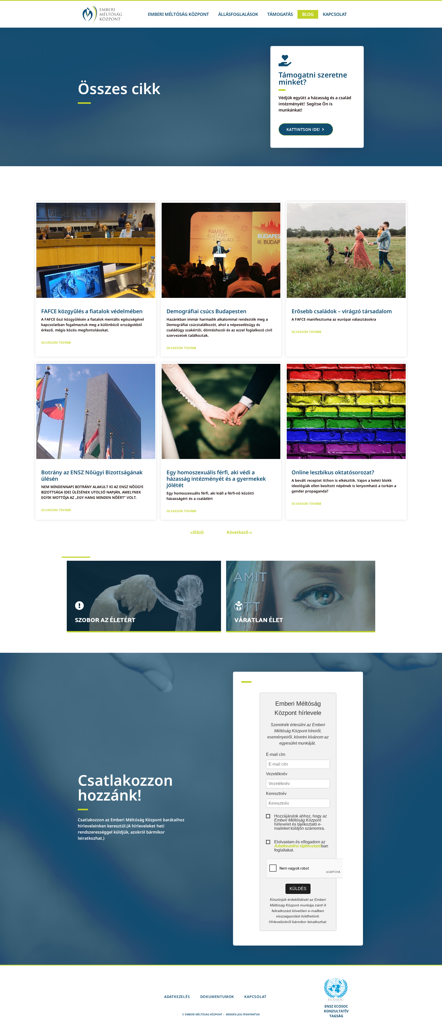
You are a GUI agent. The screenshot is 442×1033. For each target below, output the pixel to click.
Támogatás (280, 14)
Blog (308, 14)
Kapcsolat (335, 14)
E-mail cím (275, 755)
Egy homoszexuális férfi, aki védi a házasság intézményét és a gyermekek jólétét (216, 479)
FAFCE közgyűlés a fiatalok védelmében (91, 311)
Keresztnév (276, 794)
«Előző (197, 532)
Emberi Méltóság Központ (178, 14)
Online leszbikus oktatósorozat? (333, 472)
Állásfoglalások (238, 14)
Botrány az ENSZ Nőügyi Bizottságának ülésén (91, 475)
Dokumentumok (217, 996)
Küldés (298, 888)
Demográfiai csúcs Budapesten (206, 311)
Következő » (239, 532)
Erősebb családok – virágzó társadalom (342, 311)
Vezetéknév (276, 774)
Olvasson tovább (56, 342)
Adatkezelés (177, 996)
